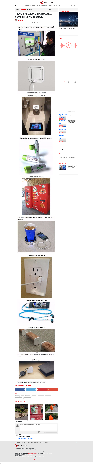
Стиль (33, 5)
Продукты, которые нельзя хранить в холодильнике (72, 121)
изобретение (40, 396)
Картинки (23, 9)
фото (22, 396)
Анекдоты (29, 9)
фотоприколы (19, 398)
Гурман (51, 5)
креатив (17, 396)
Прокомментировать (22, 438)
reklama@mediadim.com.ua (32, 453)
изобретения (48, 396)
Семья (38, 5)
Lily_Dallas (20, 20)
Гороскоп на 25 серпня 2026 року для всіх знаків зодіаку (72, 166)
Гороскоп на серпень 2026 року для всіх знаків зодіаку (68, 29)
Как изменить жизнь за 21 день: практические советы (73, 135)
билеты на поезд (64, 158)
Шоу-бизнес (28, 5)
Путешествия (44, 5)
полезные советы (27, 398)
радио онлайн (72, 157)
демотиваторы (63, 157)
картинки (28, 396)
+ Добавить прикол (52, 9)
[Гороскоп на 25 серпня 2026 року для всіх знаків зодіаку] (62, 167)
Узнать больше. (37, 459)
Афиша (56, 5)
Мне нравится (30, 438)
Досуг (60, 5)
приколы (34, 396)
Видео (17, 9)
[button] (74, 6)
